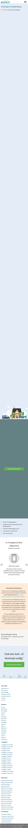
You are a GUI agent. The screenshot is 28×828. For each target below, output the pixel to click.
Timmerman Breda (6, 822)
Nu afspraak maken (14, 469)
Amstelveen (4, 709)
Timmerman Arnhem (6, 820)
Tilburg (3, 733)
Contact (3, 700)
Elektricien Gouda (5, 793)
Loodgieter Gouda (5, 758)
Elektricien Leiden (5, 797)
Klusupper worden (5, 694)
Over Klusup (4, 690)
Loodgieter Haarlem (6, 760)
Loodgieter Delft (5, 750)
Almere (3, 707)
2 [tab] (14, 578)
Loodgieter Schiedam (6, 767)
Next (26, 564)
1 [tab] (12, 578)
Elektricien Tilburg (6, 805)
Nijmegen (3, 730)
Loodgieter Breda (5, 748)
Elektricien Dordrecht (6, 790)
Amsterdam (4, 711)
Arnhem (3, 713)
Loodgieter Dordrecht (6, 754)
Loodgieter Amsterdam (7, 746)
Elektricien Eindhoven (6, 792)
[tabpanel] (14, 563)
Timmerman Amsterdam (7, 818)
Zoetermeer (4, 739)
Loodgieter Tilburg (6, 769)
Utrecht (3, 735)
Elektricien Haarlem (6, 795)
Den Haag (3, 716)
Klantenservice (5, 688)
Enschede (3, 720)
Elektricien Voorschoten (7, 807)
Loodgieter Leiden (5, 762)
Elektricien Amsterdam (7, 782)
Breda (2, 714)
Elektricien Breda (5, 784)
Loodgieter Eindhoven (6, 756)
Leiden (2, 726)
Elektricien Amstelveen (7, 780)
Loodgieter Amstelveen (7, 744)
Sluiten (26, 827)
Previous (1, 564)
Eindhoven (3, 718)
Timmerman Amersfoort (7, 816)
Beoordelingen (5, 692)
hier (25, 825)
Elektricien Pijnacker (6, 799)
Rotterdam (4, 732)
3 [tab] (16, 578)
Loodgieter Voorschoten (7, 771)
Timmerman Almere (6, 814)
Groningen (3, 722)
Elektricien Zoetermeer (7, 809)
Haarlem (3, 724)
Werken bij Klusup (6, 696)
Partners (3, 698)
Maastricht (4, 728)
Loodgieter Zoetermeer (7, 773)
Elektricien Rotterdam (6, 801)
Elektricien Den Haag (6, 788)
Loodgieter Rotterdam (7, 765)
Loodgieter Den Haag (6, 752)
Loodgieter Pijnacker (6, 763)
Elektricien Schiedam (6, 803)
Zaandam (3, 737)
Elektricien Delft (5, 786)
